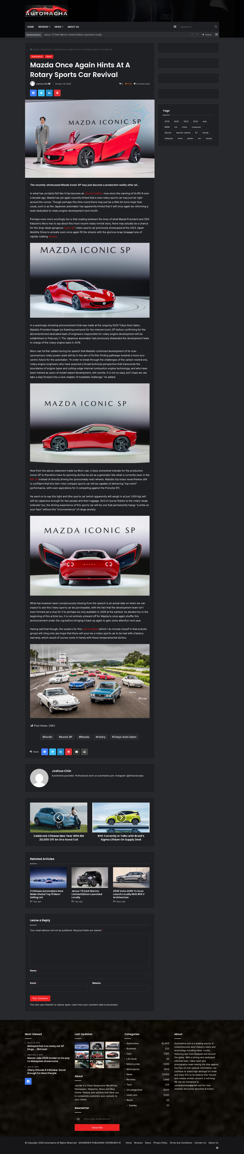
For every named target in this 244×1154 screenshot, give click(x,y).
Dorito (48, 737)
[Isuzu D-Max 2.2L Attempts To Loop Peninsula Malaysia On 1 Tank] (82, 1055)
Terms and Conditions (181, 1142)
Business (131, 1048)
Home (30, 26)
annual (89, 193)
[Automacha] (46, 11)
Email (34, 983)
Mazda (85, 737)
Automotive (47, 49)
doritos (52, 236)
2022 (186, 121)
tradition (98, 193)
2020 (176, 121)
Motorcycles (133, 1064)
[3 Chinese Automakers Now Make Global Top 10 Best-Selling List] (48, 877)
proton (190, 138)
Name (34, 970)
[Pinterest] (57, 93)
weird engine (90, 629)
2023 (195, 121)
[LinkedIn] (49, 93)
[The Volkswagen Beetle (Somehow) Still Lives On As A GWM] (97, 1064)
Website (96, 983)
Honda (205, 132)
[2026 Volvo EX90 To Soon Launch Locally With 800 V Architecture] (131, 877)
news (180, 138)
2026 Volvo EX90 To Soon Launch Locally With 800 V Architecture (78, 34)
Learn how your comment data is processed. (95, 1004)
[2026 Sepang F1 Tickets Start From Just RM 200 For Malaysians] (112, 1064)
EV (196, 132)
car (175, 127)
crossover (196, 127)
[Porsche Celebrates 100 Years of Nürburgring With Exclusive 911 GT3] (82, 1064)
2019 (167, 121)
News (58, 26)
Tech (129, 1084)
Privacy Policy (160, 1142)
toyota (209, 138)
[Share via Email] (76, 751)
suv (199, 138)
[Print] (84, 751)
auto (205, 121)
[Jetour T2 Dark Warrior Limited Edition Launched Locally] (90, 877)
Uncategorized (134, 1089)
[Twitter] (41, 93)
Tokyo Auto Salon (125, 737)
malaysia (169, 138)
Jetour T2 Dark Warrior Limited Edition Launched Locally (87, 894)
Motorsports (132, 1069)
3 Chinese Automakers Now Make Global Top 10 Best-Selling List (46, 894)
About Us (73, 26)
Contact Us (200, 1142)
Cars (128, 1053)
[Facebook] (33, 93)
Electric (168, 132)
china (184, 127)
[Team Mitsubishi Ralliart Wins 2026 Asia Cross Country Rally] (97, 1055)
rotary (101, 737)
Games (133, 1105)
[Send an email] (49, 83)
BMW (167, 127)
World (129, 1100)
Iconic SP (69, 227)
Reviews (43, 26)
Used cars (131, 1095)
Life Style (131, 1059)
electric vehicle (183, 132)
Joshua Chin (42, 83)
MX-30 (34, 479)
